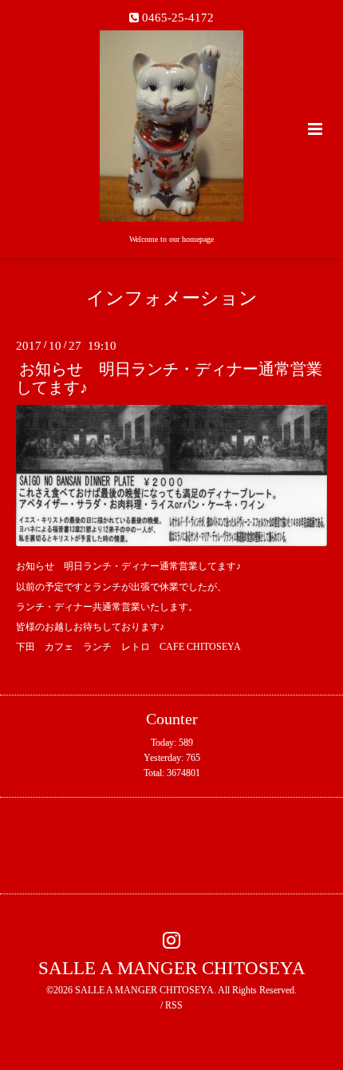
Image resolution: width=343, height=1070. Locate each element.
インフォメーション (172, 298)
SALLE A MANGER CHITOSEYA (172, 968)
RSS (174, 1005)
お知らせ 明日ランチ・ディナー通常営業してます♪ (169, 378)
